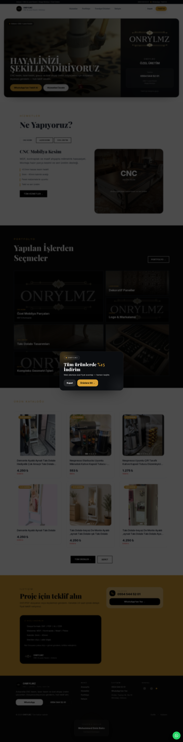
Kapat (70, 383)
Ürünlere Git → (87, 383)
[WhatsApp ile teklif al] (177, 736)
